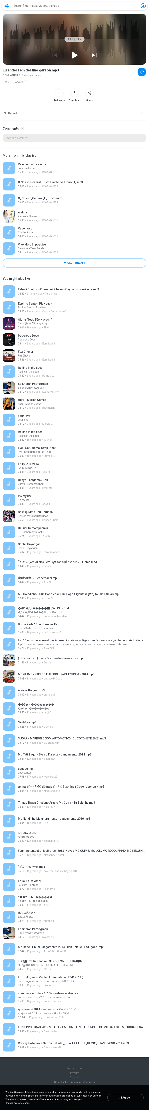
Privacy (74, 1072)
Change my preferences (17, 1103)
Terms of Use (74, 1068)
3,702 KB (19, 82)
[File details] (74, 168)
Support (74, 1077)
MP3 (7, 82)
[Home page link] (7, 6)
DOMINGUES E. (12, 75)
